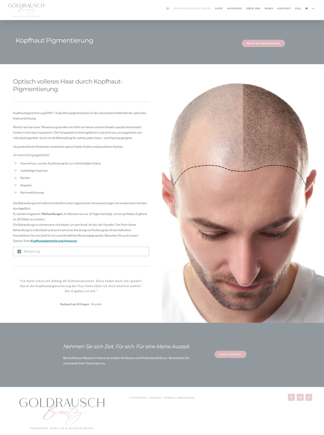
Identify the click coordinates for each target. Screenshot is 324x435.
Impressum (169, 398)
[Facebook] (291, 397)
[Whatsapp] (308, 397)
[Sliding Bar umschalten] (313, 8)
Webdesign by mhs (186, 398)
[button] (81, 251)
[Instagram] (300, 397)
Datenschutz (155, 398)
